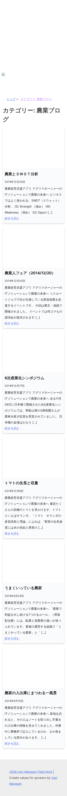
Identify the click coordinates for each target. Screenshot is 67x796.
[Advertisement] (33, 35)
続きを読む (12, 218)
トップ (11, 99)
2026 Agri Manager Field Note (31, 772)
